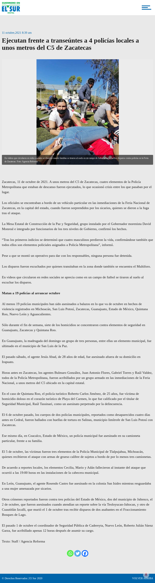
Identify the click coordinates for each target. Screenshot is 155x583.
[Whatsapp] (70, 553)
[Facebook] (85, 553)
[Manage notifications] (146, 575)
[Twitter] (77, 553)
